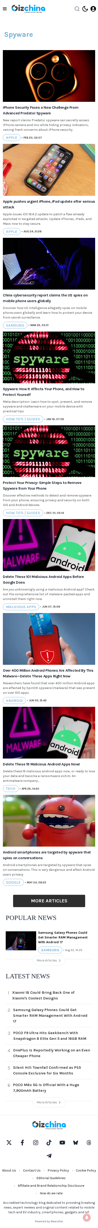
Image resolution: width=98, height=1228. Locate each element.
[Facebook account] (22, 1142)
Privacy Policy (58, 1170)
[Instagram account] (36, 1142)
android (14, 700)
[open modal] (93, 9)
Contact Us (32, 1170)
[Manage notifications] (87, 1217)
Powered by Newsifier (49, 1221)
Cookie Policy (86, 1170)
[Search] (77, 9)
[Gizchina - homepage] (28, 9)
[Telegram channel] (49, 1156)
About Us (9, 1170)
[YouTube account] (62, 1142)
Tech (10, 788)
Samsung (15, 325)
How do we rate (51, 1193)
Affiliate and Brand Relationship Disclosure (51, 1186)
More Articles (49, 901)
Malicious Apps (21, 607)
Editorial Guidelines (51, 1178)
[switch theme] (85, 8)
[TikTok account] (49, 1142)
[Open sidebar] (5, 9)
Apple (11, 137)
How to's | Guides (23, 419)
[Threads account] (89, 1142)
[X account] (9, 1142)
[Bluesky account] (75, 1142)
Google (13, 882)
